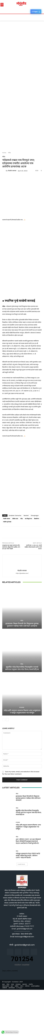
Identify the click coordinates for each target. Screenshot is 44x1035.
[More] (30, 178)
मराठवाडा (21, 707)
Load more (21, 864)
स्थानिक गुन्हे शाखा (7, 522)
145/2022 (5, 391)
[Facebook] (4, 178)
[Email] (15, 178)
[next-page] (7, 719)
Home (4, 153)
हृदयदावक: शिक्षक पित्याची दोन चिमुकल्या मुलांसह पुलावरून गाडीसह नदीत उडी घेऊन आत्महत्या (22, 624)
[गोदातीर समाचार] (4, 170)
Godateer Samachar (15, 515)
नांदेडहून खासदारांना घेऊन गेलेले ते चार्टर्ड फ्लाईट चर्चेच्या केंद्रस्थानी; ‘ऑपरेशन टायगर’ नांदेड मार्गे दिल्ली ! (28, 856)
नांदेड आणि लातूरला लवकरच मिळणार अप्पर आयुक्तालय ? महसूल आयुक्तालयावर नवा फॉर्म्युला (22, 711)
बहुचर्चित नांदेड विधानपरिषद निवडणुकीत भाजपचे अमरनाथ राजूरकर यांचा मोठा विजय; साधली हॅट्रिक (22, 668)
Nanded (26, 515)
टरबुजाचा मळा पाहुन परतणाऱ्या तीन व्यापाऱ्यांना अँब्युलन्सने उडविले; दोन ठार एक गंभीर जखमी (11, 547)
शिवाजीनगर (36, 518)
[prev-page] (3, 719)
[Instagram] (18, 952)
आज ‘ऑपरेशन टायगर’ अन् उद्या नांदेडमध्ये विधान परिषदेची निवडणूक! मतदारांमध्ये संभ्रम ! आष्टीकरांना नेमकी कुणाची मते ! (28, 841)
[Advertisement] (22, 39)
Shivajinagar (35, 515)
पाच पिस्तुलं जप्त (28, 518)
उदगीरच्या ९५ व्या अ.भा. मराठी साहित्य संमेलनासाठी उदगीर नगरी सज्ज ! (33, 547)
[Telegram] (20, 178)
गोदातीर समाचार (12, 170)
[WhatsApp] (25, 178)
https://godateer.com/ (22, 573)
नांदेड (9, 153)
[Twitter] (9, 178)
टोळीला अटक (15, 518)
